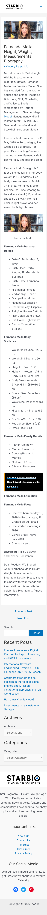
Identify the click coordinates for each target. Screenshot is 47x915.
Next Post (23, 618)
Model (9, 66)
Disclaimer (23, 849)
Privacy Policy (23, 853)
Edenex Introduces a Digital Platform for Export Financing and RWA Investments (22, 654)
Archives (9, 726)
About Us (23, 836)
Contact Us (23, 840)
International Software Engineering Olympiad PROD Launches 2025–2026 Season (22, 668)
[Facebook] (15, 889)
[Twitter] (23, 889)
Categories (10, 751)
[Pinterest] (31, 889)
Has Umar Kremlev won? (19, 699)
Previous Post (23, 611)
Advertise (24, 844)
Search (8, 627)
